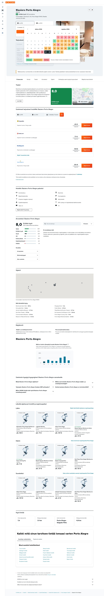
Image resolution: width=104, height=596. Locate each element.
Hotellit (24, 592)
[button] (2, 2)
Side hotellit (46, 550)
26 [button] (35, 52)
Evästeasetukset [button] (20, 179)
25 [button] (31, 52)
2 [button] (49, 37)
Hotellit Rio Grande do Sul (54, 592)
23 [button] (49, 48)
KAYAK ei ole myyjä (22, 579)
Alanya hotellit (46, 548)
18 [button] (31, 48)
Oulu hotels (69, 557)
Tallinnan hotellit (70, 552)
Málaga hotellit (22, 552)
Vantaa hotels (46, 559)
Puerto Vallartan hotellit (48, 552)
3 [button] (27, 41)
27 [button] (38, 52)
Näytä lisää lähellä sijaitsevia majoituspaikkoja (81, 408)
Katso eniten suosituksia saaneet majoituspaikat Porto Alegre (78, 473)
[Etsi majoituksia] (3, 10)
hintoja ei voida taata (51, 574)
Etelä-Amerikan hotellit (32, 592)
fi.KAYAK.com (18, 592)
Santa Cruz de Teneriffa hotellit (26, 557)
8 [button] (58, 41)
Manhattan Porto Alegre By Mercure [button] (25, 426)
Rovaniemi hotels (23, 561)
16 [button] (49, 44)
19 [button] (34, 48)
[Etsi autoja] (3, 13)
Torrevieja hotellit (71, 550)
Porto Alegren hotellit (65, 592)
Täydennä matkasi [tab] (37, 539)
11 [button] (31, 44)
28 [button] (42, 52)
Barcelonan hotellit (71, 548)
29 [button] (46, 52)
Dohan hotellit (22, 555)
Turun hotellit (22, 548)
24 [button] (27, 52)
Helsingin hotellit (23, 550)
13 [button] (38, 44)
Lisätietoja (79, 174)
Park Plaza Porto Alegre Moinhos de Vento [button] (84, 460)
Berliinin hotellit (70, 555)
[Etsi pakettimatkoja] (3, 16)
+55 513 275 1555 (20, 18)
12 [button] (34, 44)
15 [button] (45, 44)
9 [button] (49, 41)
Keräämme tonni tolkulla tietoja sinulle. (27, 582)
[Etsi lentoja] (3, 7)
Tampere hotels (23, 559)
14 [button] (42, 44)
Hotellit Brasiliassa (43, 592)
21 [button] (42, 48)
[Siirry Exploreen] (3, 21)
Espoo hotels (70, 559)
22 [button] (46, 48)
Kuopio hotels (46, 561)
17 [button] (27, 48)
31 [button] (27, 55)
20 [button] (38, 48)
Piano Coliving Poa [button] (21, 460)
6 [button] (38, 41)
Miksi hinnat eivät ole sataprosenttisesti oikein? (29, 584)
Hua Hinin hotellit (47, 555)
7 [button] (54, 41)
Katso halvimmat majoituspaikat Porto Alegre (82, 440)
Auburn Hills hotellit (47, 557)
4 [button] (31, 41)
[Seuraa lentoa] (3, 24)
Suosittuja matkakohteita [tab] (24, 539)
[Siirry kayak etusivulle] (10, 2)
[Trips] (3, 28)
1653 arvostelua (30, 14)
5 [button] (72, 37)
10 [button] (27, 44)
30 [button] (49, 52)
